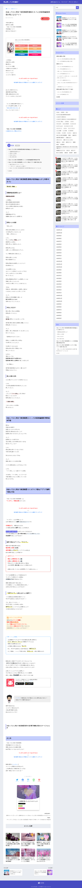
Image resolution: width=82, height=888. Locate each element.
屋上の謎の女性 (13, 156)
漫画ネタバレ (9, 815)
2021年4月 (58, 284)
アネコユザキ (59, 123)
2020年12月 (59, 295)
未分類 (58, 97)
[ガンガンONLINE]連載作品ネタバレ (65, 66)
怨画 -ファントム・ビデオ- (68, 139)
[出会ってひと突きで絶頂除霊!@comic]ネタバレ (39, 815)
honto (35, 51)
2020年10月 (59, 301)
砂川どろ (68, 150)
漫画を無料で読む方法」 (13, 108)
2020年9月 (58, 304)
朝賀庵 (74, 142)
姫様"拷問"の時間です (60, 137)
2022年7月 (58, 241)
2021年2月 (58, 289)
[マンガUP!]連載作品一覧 (63, 94)
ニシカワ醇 (65, 130)
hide (17, 145)
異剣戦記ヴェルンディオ (61, 150)
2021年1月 (58, 292)
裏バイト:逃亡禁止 (60, 152)
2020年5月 (58, 315)
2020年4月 (58, 318)
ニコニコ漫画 (59, 130)
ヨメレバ (20, 41)
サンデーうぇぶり (60, 126)
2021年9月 (58, 269)
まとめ (10, 170)
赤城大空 (44, 819)
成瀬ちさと (58, 142)
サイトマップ (64, 1)
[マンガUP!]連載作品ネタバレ (64, 73)
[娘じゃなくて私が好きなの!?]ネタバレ (66, 71)
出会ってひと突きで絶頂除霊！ (22, 39)
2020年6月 (58, 312)
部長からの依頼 (13, 153)
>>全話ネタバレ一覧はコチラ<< (13, 131)
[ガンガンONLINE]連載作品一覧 (64, 92)
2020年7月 (58, 309)
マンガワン (18, 697)
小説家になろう (68, 137)
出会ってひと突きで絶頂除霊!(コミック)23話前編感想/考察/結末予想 (24, 159)
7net (22, 51)
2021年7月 (58, 275)
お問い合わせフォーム (55, 1)
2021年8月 (58, 272)
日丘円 (63, 142)
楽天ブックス (22, 45)
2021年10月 (59, 267)
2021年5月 (58, 281)
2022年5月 (58, 247)
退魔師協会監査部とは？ (15, 151)
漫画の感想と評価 (60, 56)
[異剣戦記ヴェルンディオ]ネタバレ (65, 86)
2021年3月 (58, 287)
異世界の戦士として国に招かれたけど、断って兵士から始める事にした (67, 147)
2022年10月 (59, 232)
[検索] (77, 7)
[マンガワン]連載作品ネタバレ (20, 815)
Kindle (35, 48)
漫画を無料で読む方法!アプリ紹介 (64, 89)
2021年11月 (59, 264)
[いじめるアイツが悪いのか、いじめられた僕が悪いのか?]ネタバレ (67, 77)
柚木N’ (31, 819)
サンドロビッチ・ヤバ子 (68, 126)
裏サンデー (37, 819)
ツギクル (65, 128)
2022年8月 (58, 238)
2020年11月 (59, 298)
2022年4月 (58, 250)
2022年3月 (58, 252)
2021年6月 (58, 278)
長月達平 (70, 152)
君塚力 (69, 135)
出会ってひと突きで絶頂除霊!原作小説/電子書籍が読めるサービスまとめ (25, 168)
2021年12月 (59, 261)
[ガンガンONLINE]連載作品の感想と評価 (66, 58)
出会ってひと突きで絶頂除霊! (21, 819)
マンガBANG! (70, 130)
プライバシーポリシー (73, 1)
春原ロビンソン (68, 142)
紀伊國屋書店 (22, 54)
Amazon (22, 48)
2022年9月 (58, 235)
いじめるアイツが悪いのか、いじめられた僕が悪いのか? (66, 119)
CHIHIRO (62, 112)
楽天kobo (35, 45)
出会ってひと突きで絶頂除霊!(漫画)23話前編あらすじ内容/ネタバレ (24, 149)
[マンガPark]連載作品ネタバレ (64, 69)
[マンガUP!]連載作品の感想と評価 (65, 61)
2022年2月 (58, 255)
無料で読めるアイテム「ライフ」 (17, 164)
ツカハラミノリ (59, 128)
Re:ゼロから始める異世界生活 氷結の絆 (63, 114)
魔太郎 (49, 819)
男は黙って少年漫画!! (11, 2)
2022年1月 (58, 258)
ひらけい (72, 121)
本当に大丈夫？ (13, 155)
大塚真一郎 (74, 135)
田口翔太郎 (62, 144)
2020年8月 (58, 307)
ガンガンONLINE (66, 123)
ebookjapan (35, 54)
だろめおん (67, 121)
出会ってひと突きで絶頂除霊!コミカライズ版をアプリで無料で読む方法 (25, 162)
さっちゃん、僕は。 (60, 121)
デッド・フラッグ (71, 128)
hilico (67, 112)
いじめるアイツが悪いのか (61, 116)
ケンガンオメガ (73, 123)
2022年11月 (59, 230)
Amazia (58, 112)
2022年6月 (58, 244)
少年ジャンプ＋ (59, 139)
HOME (42, 883)
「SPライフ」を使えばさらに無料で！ (18, 166)
